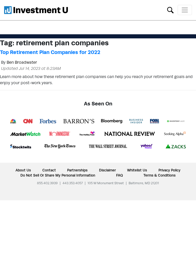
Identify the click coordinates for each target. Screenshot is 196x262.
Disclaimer (107, 170)
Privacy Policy (169, 170)
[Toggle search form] (170, 9)
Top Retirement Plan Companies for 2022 (50, 52)
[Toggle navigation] (185, 10)
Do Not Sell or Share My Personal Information (57, 175)
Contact (49, 170)
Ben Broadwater (22, 62)
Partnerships (77, 170)
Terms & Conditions (159, 175)
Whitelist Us (137, 170)
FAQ (119, 175)
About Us (23, 170)
